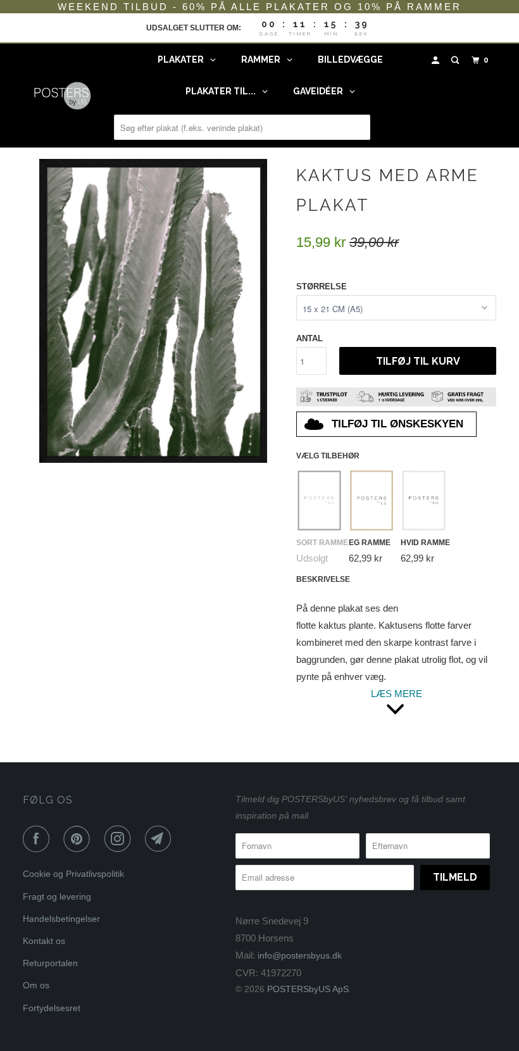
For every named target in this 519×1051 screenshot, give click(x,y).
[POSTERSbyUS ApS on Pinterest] (79, 839)
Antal (309, 338)
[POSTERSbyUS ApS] (62, 95)
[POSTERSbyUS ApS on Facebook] (38, 839)
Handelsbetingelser (61, 919)
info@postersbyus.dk (300, 955)
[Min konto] (436, 60)
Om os (36, 985)
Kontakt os (44, 941)
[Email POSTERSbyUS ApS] (161, 839)
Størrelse (321, 286)
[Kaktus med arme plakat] (153, 310)
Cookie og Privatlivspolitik (73, 874)
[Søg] (456, 60)
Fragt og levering (57, 896)
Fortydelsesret (51, 1008)
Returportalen (50, 963)
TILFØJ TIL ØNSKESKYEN (397, 424)
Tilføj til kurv (418, 361)
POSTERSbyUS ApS (308, 989)
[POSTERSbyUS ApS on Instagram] (120, 839)
